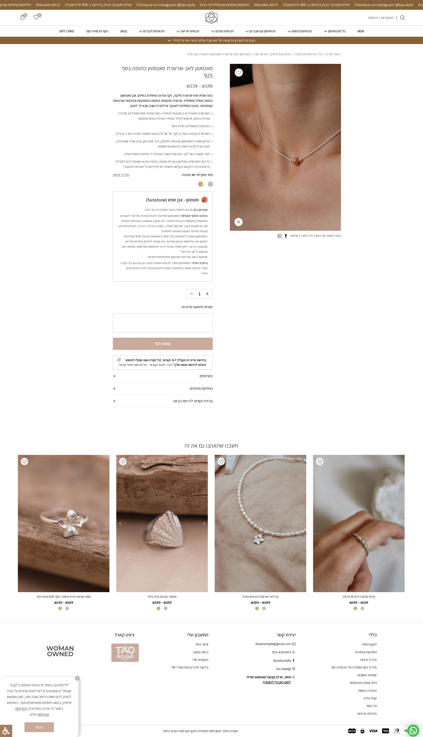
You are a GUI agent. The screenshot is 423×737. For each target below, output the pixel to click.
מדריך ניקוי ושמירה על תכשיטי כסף (354, 667)
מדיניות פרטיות (367, 713)
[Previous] (204, 523)
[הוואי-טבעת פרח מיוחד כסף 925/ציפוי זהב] (63, 523)
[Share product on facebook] (286, 236)
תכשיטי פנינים (224, 31)
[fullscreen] (239, 222)
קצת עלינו (370, 698)
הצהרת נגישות (367, 690)
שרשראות (260, 54)
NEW (361, 31)
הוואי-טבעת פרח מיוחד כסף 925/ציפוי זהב (63, 596)
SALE (123, 31)
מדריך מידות (121, 175)
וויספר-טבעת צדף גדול (162, 596)
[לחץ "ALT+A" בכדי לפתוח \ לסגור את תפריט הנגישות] (6, 731)
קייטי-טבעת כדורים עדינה (359, 596)
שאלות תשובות (367, 675)
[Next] (120, 523)
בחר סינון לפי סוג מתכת (197, 175)
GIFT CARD (66, 31)
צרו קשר (371, 705)
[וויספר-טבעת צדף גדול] (162, 523)
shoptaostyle (282, 660)
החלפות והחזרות (201, 388)
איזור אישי (202, 644)
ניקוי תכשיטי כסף (97, 31)
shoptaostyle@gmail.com (273, 644)
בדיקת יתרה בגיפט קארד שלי (189, 667)
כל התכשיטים (337, 31)
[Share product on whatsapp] (280, 236)
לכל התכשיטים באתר (308, 54)
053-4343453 (281, 652)
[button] (239, 73)
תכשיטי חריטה (190, 31)
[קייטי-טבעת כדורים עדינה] (359, 523)
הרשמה (373, 17)
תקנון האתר (369, 644)
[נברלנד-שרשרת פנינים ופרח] (260, 523)
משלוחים (206, 376)
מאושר (39, 727)
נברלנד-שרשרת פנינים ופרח (261, 596)
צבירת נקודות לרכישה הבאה (193, 400)
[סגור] (77, 678)
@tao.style (283, 669)
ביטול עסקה (200, 652)
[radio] (210, 184)
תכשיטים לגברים (153, 31)
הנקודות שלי (200, 659)
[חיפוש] (402, 17)
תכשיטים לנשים (302, 31)
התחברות (387, 17)
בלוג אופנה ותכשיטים (363, 682)
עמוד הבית (333, 54)
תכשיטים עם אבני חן (263, 31)
